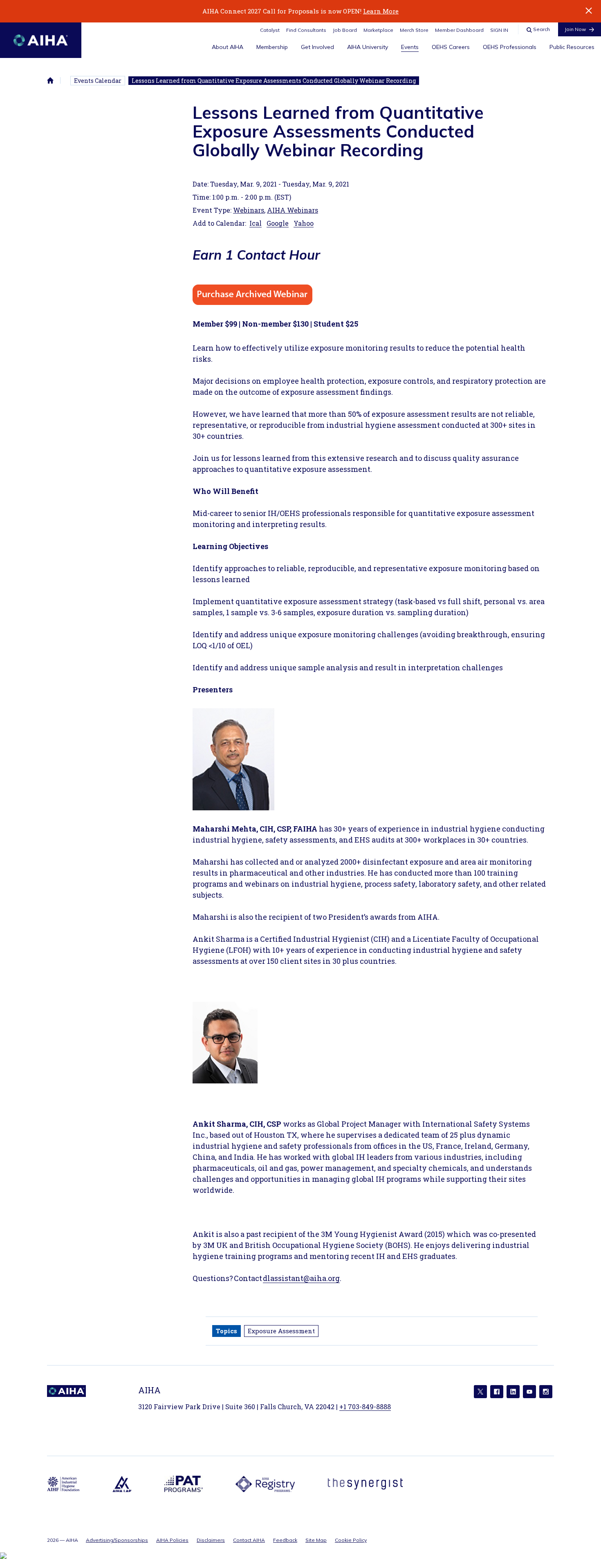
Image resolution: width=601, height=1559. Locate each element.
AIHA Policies (172, 1540)
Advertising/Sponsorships (117, 1540)
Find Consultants (306, 30)
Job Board (345, 30)
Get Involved (317, 47)
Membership (272, 47)
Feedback (285, 1540)
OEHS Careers (451, 47)
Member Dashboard (459, 30)
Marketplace (378, 30)
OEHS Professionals (509, 47)
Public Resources (571, 47)
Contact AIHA (249, 1540)
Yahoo (304, 223)
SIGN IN (499, 30)
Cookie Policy (351, 1540)
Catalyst (270, 30)
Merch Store (414, 30)
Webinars (248, 210)
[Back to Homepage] (40, 40)
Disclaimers (211, 1540)
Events (410, 47)
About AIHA (227, 47)
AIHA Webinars (292, 210)
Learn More (381, 11)
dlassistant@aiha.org (301, 1278)
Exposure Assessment (281, 1331)
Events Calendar (97, 81)
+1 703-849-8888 (365, 1406)
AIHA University (367, 47)
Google (278, 223)
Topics (226, 1331)
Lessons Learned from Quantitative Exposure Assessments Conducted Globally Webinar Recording (274, 81)
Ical (255, 223)
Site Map (316, 1540)
